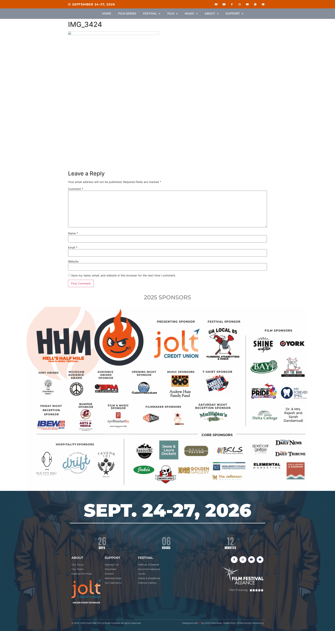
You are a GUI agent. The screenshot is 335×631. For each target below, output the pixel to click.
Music (189, 13)
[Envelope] (263, 4)
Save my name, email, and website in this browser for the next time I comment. (123, 275)
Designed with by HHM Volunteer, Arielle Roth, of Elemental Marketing (222, 623)
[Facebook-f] (232, 4)
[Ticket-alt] (216, 4)
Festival (150, 13)
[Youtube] (247, 4)
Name (73, 233)
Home (106, 13)
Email (72, 247)
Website (73, 261)
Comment (75, 189)
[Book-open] (224, 4)
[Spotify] (255, 4)
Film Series (127, 13)
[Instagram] (240, 4)
